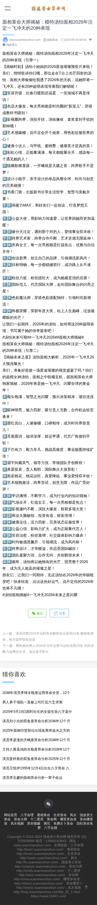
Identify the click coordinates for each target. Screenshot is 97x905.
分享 (61, 613)
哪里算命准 (68, 819)
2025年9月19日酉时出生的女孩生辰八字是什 (37, 712)
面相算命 (52, 40)
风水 (73, 815)
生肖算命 (60, 815)
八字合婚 (50, 828)
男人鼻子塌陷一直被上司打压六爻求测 (32, 702)
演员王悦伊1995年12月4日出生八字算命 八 (35, 768)
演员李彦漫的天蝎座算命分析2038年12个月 (36, 740)
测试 (47, 823)
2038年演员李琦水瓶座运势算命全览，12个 (36, 693)
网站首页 (10, 815)
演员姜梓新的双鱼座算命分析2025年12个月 (36, 759)
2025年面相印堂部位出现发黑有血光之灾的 (36, 730)
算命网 (52, 819)
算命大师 (20, 819)
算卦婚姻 (33, 823)
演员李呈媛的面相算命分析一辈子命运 (32, 778)
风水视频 (17, 823)
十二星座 (37, 819)
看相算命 (43, 815)
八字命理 (27, 815)
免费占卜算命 (63, 823)
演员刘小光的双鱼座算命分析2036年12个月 (36, 721)
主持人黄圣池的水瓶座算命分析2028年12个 (36, 749)
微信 (39, 613)
